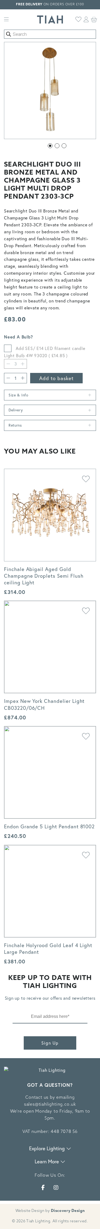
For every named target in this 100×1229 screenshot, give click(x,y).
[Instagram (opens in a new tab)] (56, 1187)
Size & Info (19, 394)
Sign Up (50, 1043)
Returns (15, 425)
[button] (50, 145)
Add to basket (56, 378)
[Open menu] (6, 19)
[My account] (86, 19)
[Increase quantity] (23, 378)
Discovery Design (68, 1211)
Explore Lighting (47, 1148)
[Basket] (94, 19)
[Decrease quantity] (8, 363)
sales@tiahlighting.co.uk (50, 1104)
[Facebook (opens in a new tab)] (43, 1187)
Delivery (16, 409)
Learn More (47, 1161)
